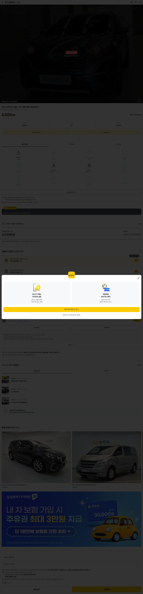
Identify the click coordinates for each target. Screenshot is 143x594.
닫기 (138, 278)
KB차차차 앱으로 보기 (71, 309)
